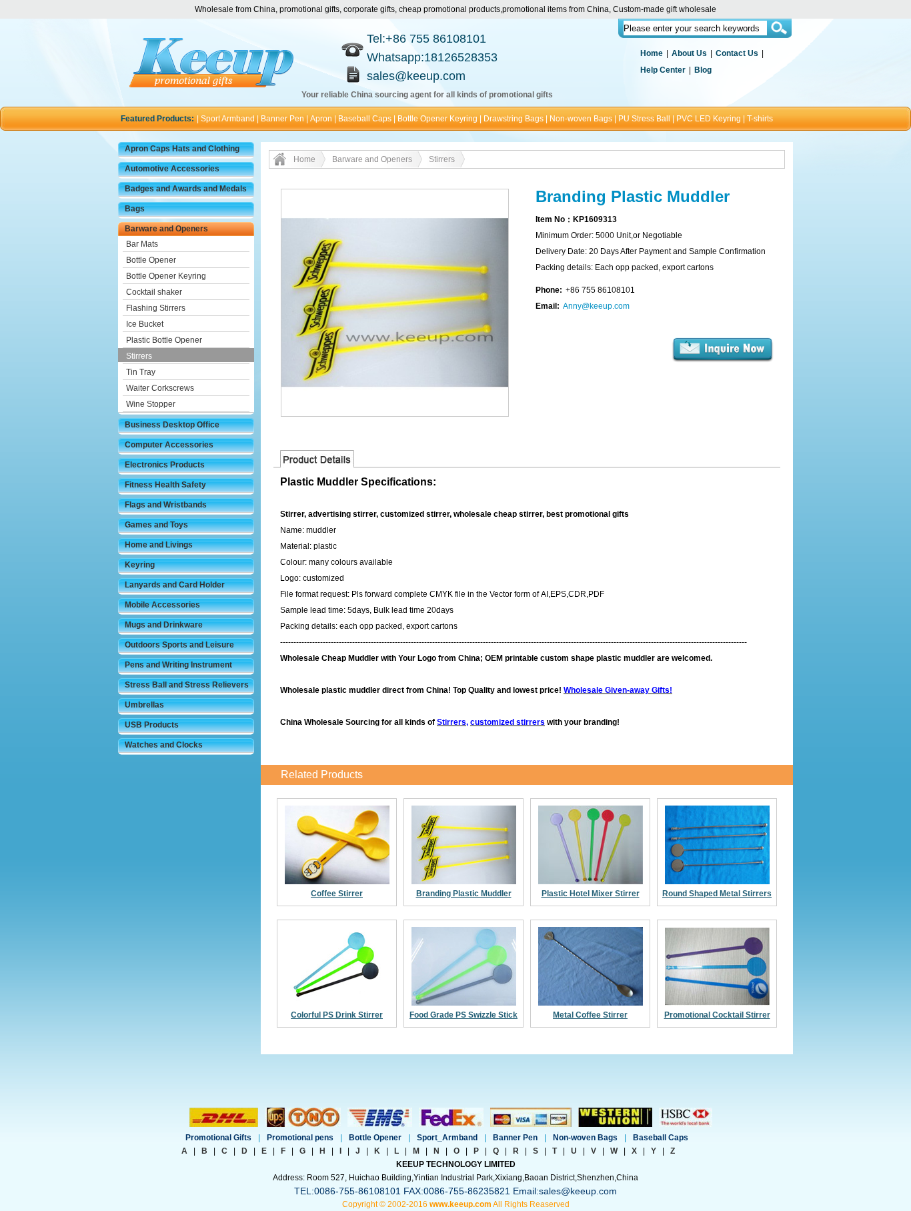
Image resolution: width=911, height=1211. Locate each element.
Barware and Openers (166, 228)
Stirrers (139, 356)
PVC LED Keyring (708, 118)
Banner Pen (282, 118)
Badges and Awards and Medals (186, 188)
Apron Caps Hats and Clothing (182, 148)
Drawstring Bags (514, 118)
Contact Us (737, 53)
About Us (689, 53)
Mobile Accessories (162, 605)
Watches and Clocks (164, 745)
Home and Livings (159, 544)
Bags (135, 208)
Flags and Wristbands (166, 504)
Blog (703, 70)
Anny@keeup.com (596, 306)
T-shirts (760, 118)
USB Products (152, 725)
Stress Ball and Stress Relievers (187, 685)
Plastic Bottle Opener (164, 340)
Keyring (140, 564)
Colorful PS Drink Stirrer (337, 1015)
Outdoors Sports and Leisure (179, 645)
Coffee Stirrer (337, 893)
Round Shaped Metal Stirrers (717, 893)
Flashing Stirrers (155, 308)
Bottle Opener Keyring (437, 118)
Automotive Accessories (172, 168)
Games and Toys (156, 524)
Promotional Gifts (218, 1137)
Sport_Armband (447, 1137)
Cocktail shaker (154, 292)
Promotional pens (300, 1137)
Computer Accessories (169, 444)
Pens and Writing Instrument (178, 665)
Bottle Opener (151, 260)
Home (651, 53)
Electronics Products (165, 464)
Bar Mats (142, 244)
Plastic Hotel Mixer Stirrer (591, 893)
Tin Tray (140, 372)
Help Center (663, 70)
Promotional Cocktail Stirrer (717, 1015)
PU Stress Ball (644, 118)
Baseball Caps (364, 118)
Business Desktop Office (172, 424)
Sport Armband (228, 118)
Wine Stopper (150, 404)
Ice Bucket (144, 324)
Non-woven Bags (581, 118)
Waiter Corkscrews (160, 388)
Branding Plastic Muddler (464, 893)
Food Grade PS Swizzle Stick (463, 1015)
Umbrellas (144, 705)
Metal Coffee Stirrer (590, 1015)
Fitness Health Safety (165, 484)
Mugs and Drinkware (164, 625)
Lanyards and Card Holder (175, 584)
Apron (321, 118)
